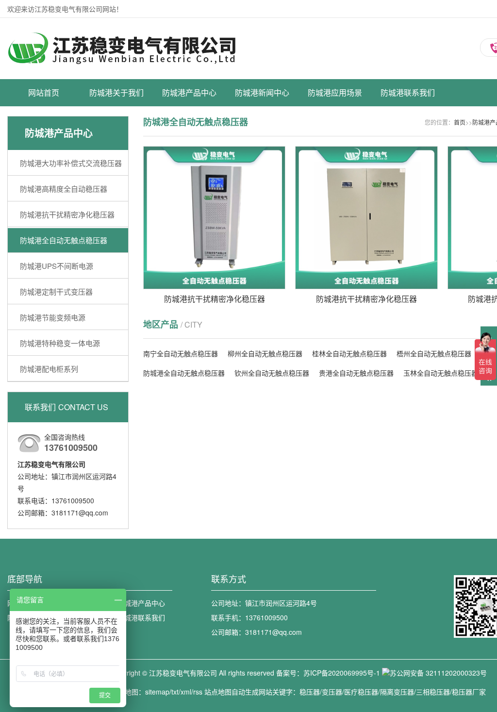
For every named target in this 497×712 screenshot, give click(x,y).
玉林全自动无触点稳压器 (440, 373)
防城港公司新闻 (262, 129)
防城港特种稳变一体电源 (189, 248)
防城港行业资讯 (262, 146)
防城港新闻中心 (262, 92)
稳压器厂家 (469, 691)
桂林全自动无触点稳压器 (349, 353)
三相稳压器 (433, 691)
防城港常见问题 (262, 163)
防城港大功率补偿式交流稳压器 (189, 129)
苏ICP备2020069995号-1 (341, 673)
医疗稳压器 (361, 691)
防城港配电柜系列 (189, 265)
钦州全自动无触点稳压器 (271, 373)
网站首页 (43, 92)
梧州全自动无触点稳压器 (434, 353)
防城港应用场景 (335, 92)
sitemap (157, 691)
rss (197, 691)
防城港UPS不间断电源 (189, 197)
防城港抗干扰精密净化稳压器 (189, 163)
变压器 (332, 691)
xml (186, 691)
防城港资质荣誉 (116, 146)
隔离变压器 (397, 691)
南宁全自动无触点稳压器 (180, 353)
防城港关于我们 (116, 92)
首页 (459, 122)
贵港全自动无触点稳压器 (356, 373)
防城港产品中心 (189, 92)
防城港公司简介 (116, 129)
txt (175, 691)
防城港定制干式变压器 (189, 214)
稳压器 (309, 691)
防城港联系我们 (408, 92)
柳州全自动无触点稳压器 (265, 353)
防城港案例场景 (335, 129)
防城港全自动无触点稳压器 (189, 180)
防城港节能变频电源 (189, 231)
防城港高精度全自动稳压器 (189, 146)
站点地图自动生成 (231, 691)
